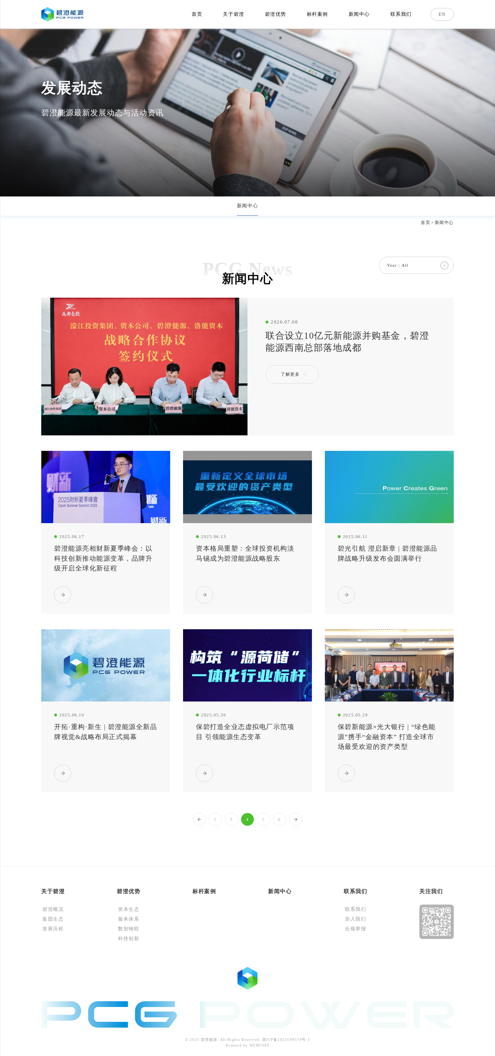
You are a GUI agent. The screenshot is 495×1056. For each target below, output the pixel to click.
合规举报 (355, 929)
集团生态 (53, 919)
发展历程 (53, 929)
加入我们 (355, 919)
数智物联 (128, 929)
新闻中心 (359, 14)
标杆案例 (317, 14)
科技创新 (128, 938)
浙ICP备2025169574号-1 (286, 1039)
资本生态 (128, 909)
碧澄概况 (53, 909)
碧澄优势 (275, 14)
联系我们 (401, 14)
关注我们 (431, 891)
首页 (197, 14)
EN (442, 14)
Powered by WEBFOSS (247, 1045)
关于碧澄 (233, 14)
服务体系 (128, 919)
